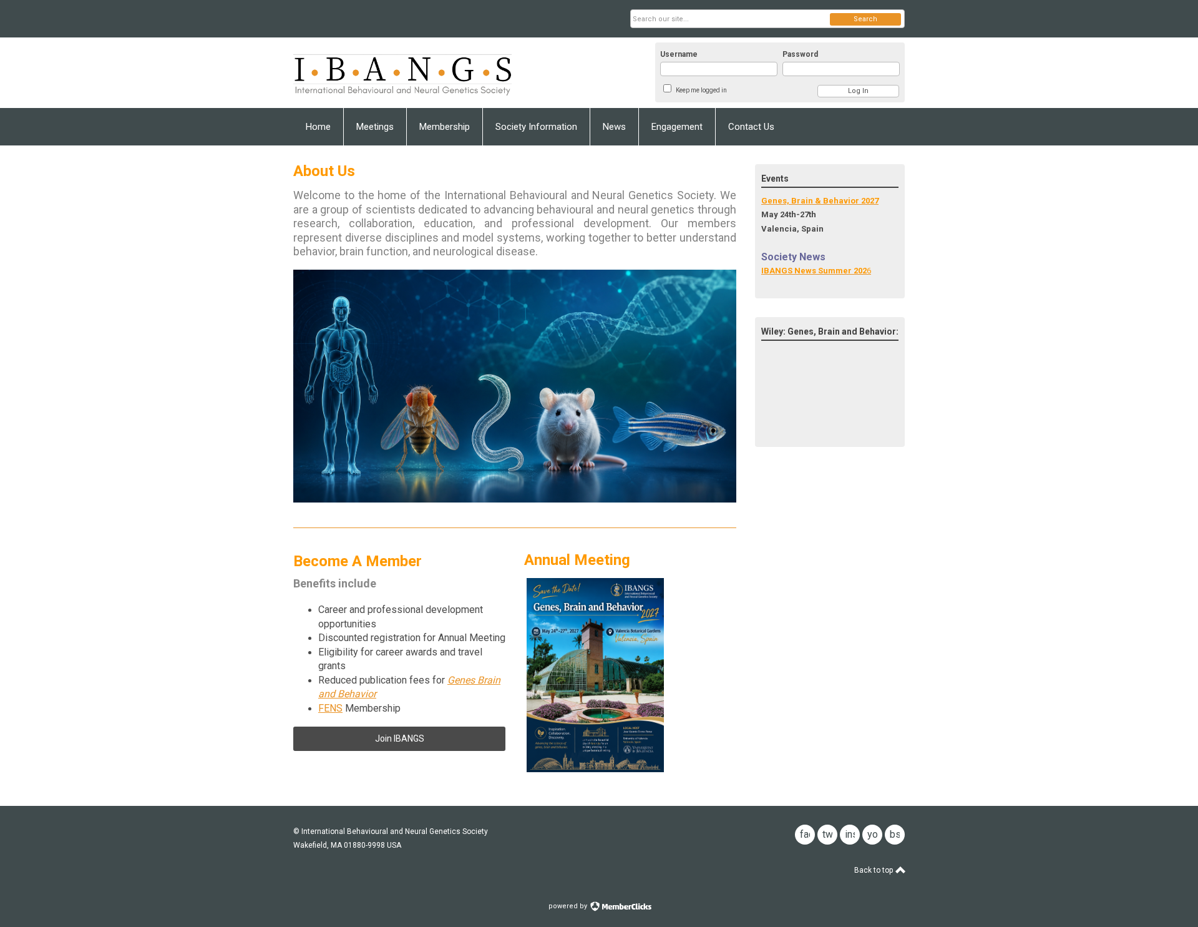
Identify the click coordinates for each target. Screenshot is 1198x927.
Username (679, 54)
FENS (330, 708)
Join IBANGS (399, 738)
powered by (568, 906)
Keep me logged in (701, 90)
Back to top (874, 870)
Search (865, 19)
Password (800, 54)
